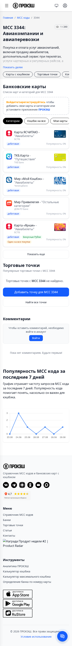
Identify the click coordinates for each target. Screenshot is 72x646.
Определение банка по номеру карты (27, 582)
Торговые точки (47, 74)
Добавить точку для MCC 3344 (36, 292)
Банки (7, 520)
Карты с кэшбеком (18, 74)
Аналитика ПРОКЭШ (16, 566)
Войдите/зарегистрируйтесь (25, 102)
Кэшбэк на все (36, 121)
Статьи (7, 530)
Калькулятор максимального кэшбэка (27, 576)
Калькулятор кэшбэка (16, 571)
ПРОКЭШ (44, 109)
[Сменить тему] (56, 5)
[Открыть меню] (6, 5)
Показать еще (36, 254)
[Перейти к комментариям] (62, 636)
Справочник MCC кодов (18, 514)
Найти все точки (36, 302)
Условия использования (36, 636)
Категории (13, 121)
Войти (36, 338)
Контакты (9, 535)
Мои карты (60, 121)
